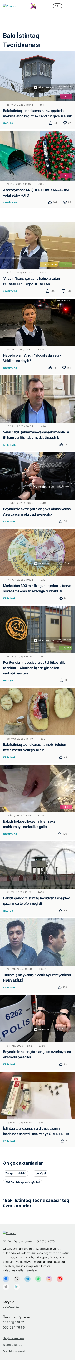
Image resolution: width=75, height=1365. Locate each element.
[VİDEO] (37, 629)
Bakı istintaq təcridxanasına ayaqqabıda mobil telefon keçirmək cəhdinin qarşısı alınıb (37, 113)
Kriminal (9, 444)
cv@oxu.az (11, 1306)
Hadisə (8, 123)
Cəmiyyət (10, 202)
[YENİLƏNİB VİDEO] (37, 245)
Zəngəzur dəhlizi (15, 1173)
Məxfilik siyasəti (14, 1351)
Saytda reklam (13, 1338)
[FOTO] (37, 76)
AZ (56, 5)
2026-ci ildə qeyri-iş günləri (22, 1182)
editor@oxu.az (13, 1322)
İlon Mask (41, 1173)
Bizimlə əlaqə (12, 1345)
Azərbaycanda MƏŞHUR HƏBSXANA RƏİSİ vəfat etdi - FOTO (36, 192)
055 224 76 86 (14, 1327)
